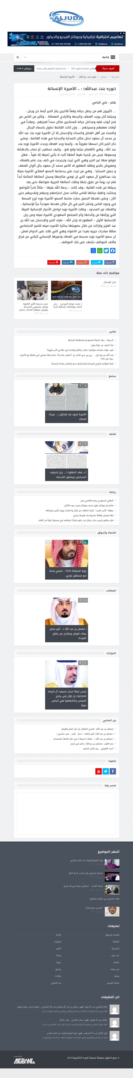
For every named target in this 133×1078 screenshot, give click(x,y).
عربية (58, 962)
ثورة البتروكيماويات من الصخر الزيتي (86, 860)
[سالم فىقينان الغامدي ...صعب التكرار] (114, 1023)
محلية (116, 976)
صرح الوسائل (109, 282)
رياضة (58, 955)
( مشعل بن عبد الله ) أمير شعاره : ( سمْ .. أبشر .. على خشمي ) (85, 734)
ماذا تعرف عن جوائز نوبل (102, 345)
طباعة (79, 94)
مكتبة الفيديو (113, 983)
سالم (104, 1020)
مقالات (58, 976)
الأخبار (58, 935)
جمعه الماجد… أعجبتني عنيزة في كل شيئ (83, 886)
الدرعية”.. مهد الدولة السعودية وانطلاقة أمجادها (90, 340)
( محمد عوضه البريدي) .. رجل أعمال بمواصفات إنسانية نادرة (67, 305)
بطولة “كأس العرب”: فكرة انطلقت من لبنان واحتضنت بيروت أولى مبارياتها (79, 510)
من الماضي (56, 983)
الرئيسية (115, 948)
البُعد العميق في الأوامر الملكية (104, 899)
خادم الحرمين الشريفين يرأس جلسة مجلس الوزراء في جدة (65, 68)
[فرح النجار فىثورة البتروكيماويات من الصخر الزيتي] (114, 1036)
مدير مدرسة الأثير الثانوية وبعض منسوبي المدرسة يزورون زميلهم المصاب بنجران (33, 307)
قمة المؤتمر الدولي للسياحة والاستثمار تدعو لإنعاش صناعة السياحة (82, 364)
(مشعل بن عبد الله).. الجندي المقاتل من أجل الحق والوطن (87, 729)
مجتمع (91, 94)
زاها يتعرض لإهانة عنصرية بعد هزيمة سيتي (93, 515)
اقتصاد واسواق (112, 935)
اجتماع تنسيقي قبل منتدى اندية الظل (85, 873)
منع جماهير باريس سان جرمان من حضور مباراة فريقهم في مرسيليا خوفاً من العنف (75, 520)
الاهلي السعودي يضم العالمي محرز (97, 501)
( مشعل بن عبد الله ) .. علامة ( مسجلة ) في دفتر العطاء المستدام (83, 739)
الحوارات (57, 942)
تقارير (58, 948)
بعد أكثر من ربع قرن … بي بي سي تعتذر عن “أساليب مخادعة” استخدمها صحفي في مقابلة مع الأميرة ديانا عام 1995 (66, 357)
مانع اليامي (101, 1007)
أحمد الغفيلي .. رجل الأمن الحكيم (98, 749)
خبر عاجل (115, 955)
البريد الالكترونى (65, 94)
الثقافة (116, 942)
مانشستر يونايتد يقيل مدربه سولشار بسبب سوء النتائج (88, 505)
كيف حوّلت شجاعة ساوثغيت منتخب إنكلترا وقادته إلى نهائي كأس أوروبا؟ (80, 350)
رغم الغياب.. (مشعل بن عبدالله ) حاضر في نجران (91, 744)
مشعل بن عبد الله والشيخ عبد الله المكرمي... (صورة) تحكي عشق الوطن (47, 1007)
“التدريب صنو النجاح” (94, 908)
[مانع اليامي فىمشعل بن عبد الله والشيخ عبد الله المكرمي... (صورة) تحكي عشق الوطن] (114, 1010)
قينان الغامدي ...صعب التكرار (71, 1020)
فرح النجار (102, 1033)
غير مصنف (114, 969)
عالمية (116, 962)
